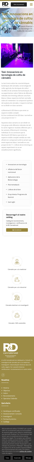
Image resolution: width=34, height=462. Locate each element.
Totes (7, 458)
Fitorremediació (13, 185)
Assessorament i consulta (12, 414)
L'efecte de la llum (14, 189)
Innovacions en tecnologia (17, 164)
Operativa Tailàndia (10, 398)
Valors (5, 393)
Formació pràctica (25, 26)
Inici (12, 26)
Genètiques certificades (11, 411)
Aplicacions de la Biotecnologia (14, 178)
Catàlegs (6, 422)
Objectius (6, 391)
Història (6, 388)
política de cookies (26, 451)
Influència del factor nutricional (15, 170)
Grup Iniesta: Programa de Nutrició (17, 195)
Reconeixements (9, 396)
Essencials (17, 458)
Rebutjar (28, 458)
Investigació (7, 416)
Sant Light (11, 202)
